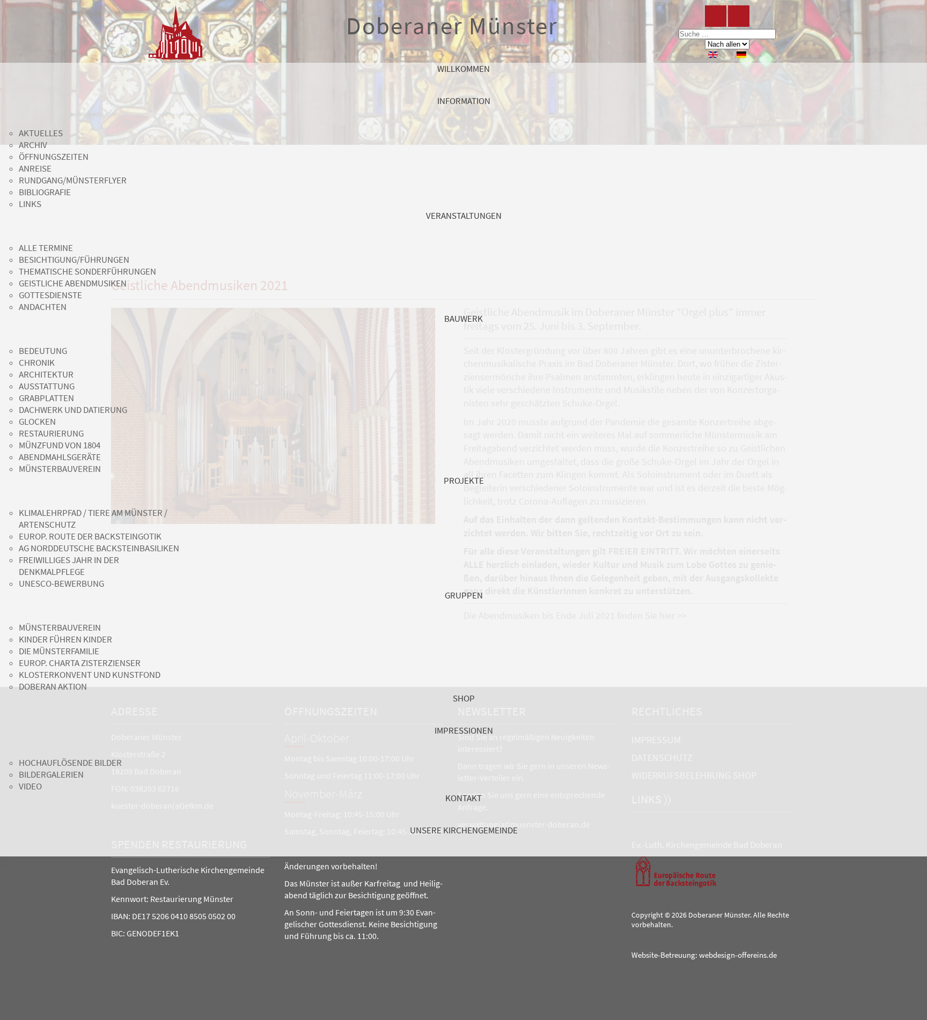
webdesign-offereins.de (738, 955)
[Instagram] (738, 16)
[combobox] (727, 34)
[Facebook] (715, 16)
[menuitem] (464, 79)
